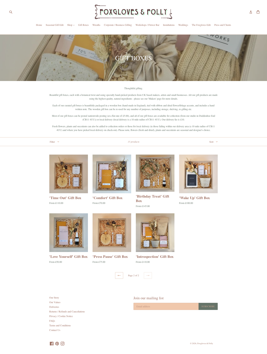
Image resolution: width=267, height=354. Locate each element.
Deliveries (54, 306)
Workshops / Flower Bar (147, 24)
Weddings (183, 24)
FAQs (52, 320)
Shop (71, 24)
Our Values (54, 302)
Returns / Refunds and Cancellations (67, 311)
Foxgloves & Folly (205, 343)
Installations (169, 24)
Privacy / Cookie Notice (61, 316)
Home (39, 24)
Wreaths (96, 24)
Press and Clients (222, 24)
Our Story (54, 297)
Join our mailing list (149, 298)
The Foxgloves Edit (201, 24)
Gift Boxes (83, 24)
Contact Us (54, 330)
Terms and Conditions (60, 325)
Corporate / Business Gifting (118, 24)
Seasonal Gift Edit (55, 24)
